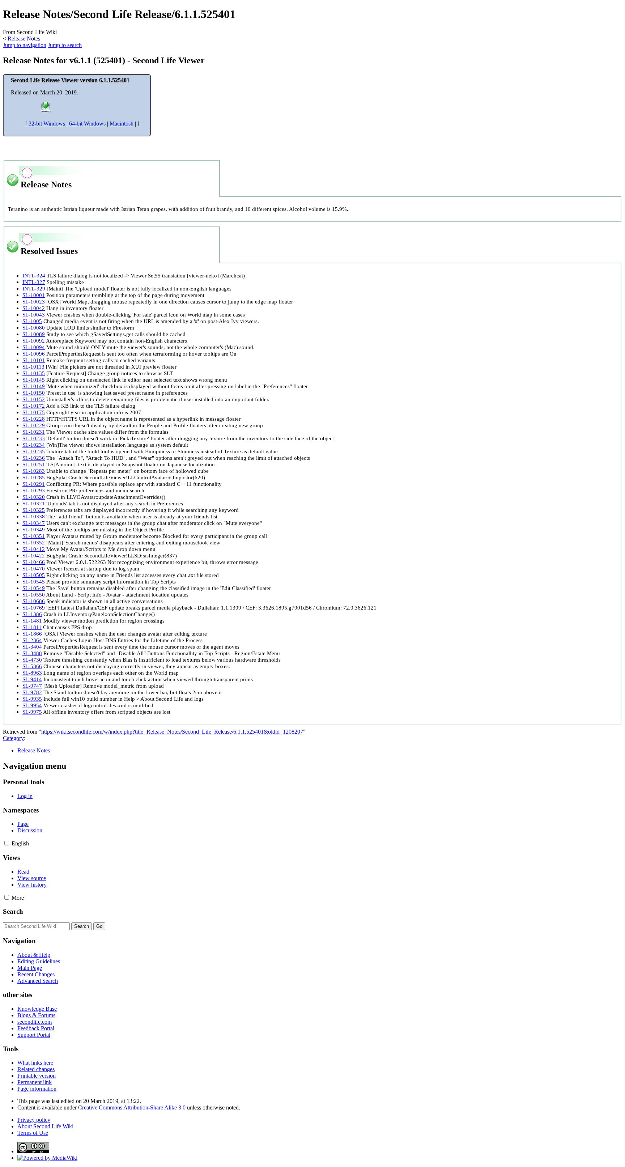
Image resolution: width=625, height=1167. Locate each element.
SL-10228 (33, 419)
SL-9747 (32, 686)
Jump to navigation (24, 45)
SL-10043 (33, 314)
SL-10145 (33, 380)
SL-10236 (33, 458)
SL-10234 (33, 445)
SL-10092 (33, 341)
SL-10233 (33, 438)
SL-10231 (33, 432)
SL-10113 (33, 367)
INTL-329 (33, 288)
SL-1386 (32, 614)
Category (13, 738)
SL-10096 (33, 354)
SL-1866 (32, 634)
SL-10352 (33, 542)
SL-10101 (33, 360)
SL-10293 (33, 490)
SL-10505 (33, 575)
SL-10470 (33, 568)
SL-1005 (32, 321)
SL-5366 (32, 666)
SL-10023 (33, 301)
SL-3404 (32, 647)
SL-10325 (33, 510)
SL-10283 (33, 471)
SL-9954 (32, 705)
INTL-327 (33, 282)
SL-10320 (33, 497)
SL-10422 (33, 555)
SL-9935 (32, 699)
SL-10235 (33, 451)
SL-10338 (33, 516)
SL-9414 (32, 679)
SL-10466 (33, 562)
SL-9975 (32, 712)
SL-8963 (32, 673)
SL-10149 (33, 386)
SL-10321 (33, 503)
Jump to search (65, 45)
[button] (6, 843)
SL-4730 (32, 660)
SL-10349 (33, 529)
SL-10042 (33, 308)
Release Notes (24, 38)
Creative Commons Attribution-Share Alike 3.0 (132, 1107)
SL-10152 (33, 399)
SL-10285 (33, 477)
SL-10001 (33, 295)
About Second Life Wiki (45, 1126)
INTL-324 (33, 275)
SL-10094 (33, 347)
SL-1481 (32, 621)
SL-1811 (32, 627)
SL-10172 (33, 406)
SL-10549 (33, 588)
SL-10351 (33, 536)
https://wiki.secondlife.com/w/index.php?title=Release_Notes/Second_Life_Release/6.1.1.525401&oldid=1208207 (172, 732)
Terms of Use (32, 1133)
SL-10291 (33, 484)
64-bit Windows (87, 123)
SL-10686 (33, 601)
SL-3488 (32, 653)
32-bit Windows (47, 123)
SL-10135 (33, 373)
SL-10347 (33, 523)
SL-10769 (33, 607)
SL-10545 (33, 581)
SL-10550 (33, 594)
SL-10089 (33, 334)
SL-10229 (33, 425)
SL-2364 (32, 640)
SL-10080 (33, 327)
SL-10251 (33, 464)
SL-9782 (32, 692)
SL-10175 (33, 412)
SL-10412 (33, 549)
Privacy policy (33, 1120)
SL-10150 (33, 393)
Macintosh (121, 123)
